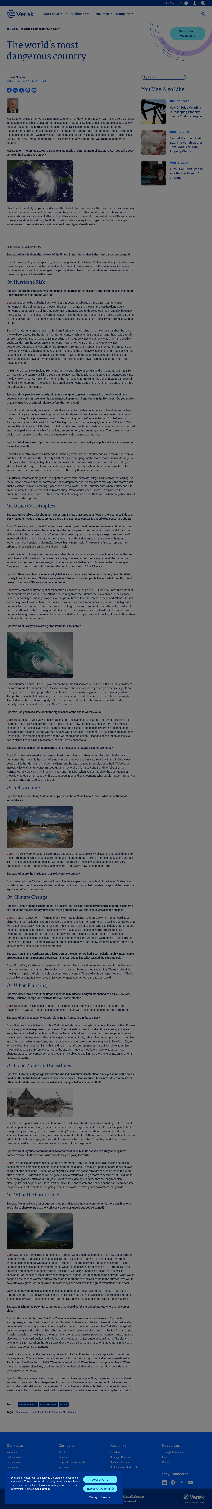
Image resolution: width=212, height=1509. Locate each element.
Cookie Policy (42, 1489)
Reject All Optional (99, 1488)
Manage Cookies (99, 1497)
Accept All (98, 1479)
